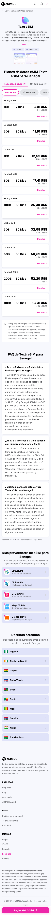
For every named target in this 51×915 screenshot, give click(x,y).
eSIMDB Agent (9, 802)
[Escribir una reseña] (47, 4)
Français (6, 849)
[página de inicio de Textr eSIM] (19, 58)
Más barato (10, 92)
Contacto (6, 825)
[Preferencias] (41, 4)
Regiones (6, 787)
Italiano (5, 858)
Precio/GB (30, 92)
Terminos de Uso (10, 821)
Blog (4, 792)
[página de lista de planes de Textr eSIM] (31, 58)
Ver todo (25, 44)
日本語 (5, 844)
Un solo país (38, 83)
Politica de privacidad (12, 816)
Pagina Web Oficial (24, 910)
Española (6, 854)
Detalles (41, 116)
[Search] (35, 4)
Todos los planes (14, 83)
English (5, 839)
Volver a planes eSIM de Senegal (19, 11)
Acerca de (7, 797)
